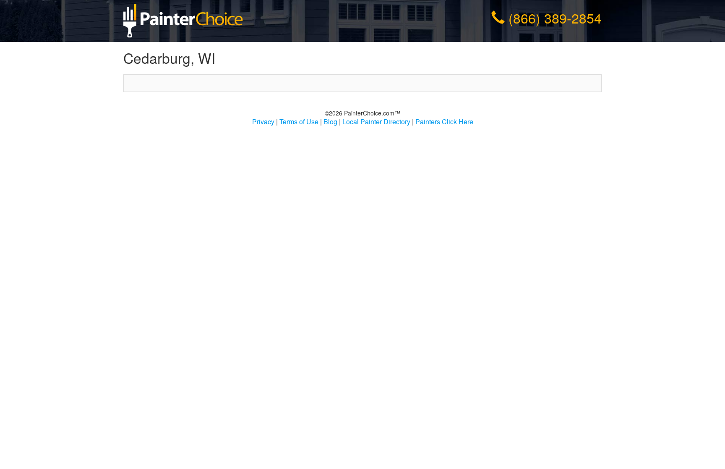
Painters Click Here (444, 121)
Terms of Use (298, 121)
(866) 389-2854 (555, 17)
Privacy (263, 121)
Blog (330, 121)
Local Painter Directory (376, 121)
